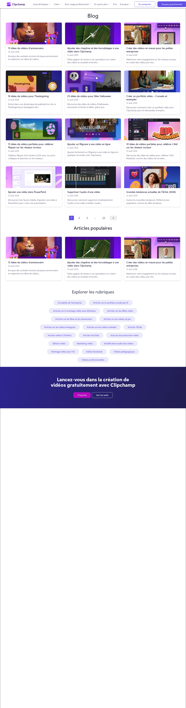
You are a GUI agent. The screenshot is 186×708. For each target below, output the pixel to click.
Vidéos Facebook (94, 351)
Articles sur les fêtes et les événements (73, 319)
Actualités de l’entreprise (70, 302)
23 (103, 217)
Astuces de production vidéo (124, 335)
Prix (115, 4)
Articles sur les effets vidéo (120, 310)
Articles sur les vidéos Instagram (59, 327)
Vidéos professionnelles (93, 359)
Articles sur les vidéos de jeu (117, 319)
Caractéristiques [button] (40, 4)
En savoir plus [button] (100, 4)
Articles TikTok (135, 327)
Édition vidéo (59, 343)
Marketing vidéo (85, 343)
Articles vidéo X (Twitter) (59, 335)
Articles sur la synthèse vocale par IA (110, 302)
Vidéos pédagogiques (124, 351)
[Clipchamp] (16, 4)
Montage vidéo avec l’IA (63, 351)
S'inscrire (82, 395)
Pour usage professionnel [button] (77, 4)
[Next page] (113, 218)
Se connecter (144, 4)
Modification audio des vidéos (118, 343)
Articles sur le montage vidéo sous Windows (74, 310)
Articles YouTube (91, 335)
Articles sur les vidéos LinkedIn (101, 327)
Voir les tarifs (102, 395)
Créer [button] (56, 4)
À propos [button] (124, 4)
